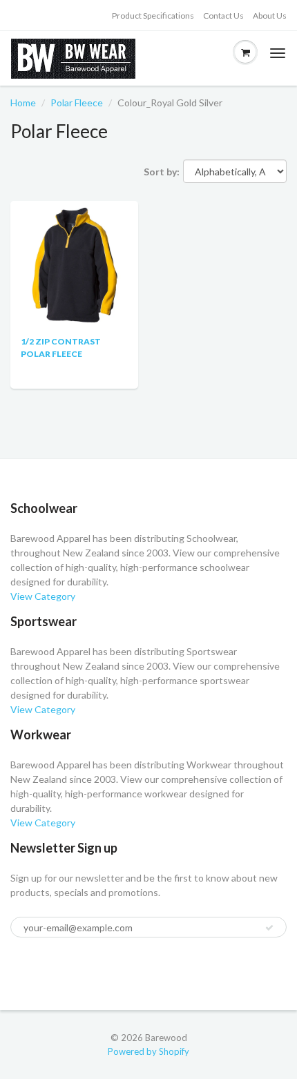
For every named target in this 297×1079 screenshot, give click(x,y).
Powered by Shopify (148, 1051)
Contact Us (223, 15)
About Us (270, 15)
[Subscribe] (269, 928)
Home (23, 102)
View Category (42, 596)
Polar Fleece (76, 102)
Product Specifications (153, 15)
